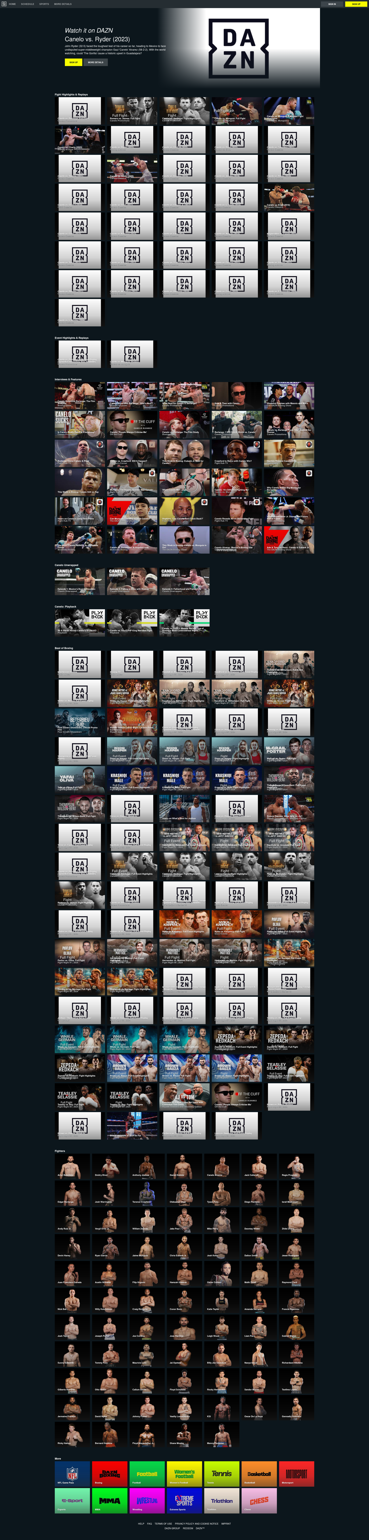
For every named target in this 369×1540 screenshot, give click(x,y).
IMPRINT (226, 1523)
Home (12, 4)
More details (63, 4)
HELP (141, 1523)
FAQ (149, 1523)
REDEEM (188, 1528)
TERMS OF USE (163, 1523)
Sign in (332, 4)
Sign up (356, 4)
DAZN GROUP (172, 1528)
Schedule (27, 4)
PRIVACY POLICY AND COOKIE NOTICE (197, 1523)
